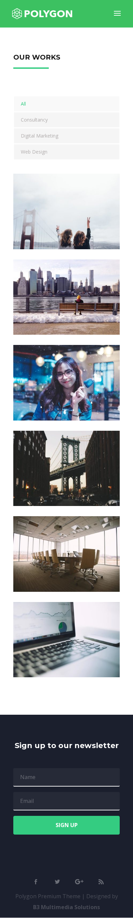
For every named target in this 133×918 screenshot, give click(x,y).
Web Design (34, 151)
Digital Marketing (39, 135)
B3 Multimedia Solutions (66, 907)
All (23, 103)
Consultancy (34, 119)
